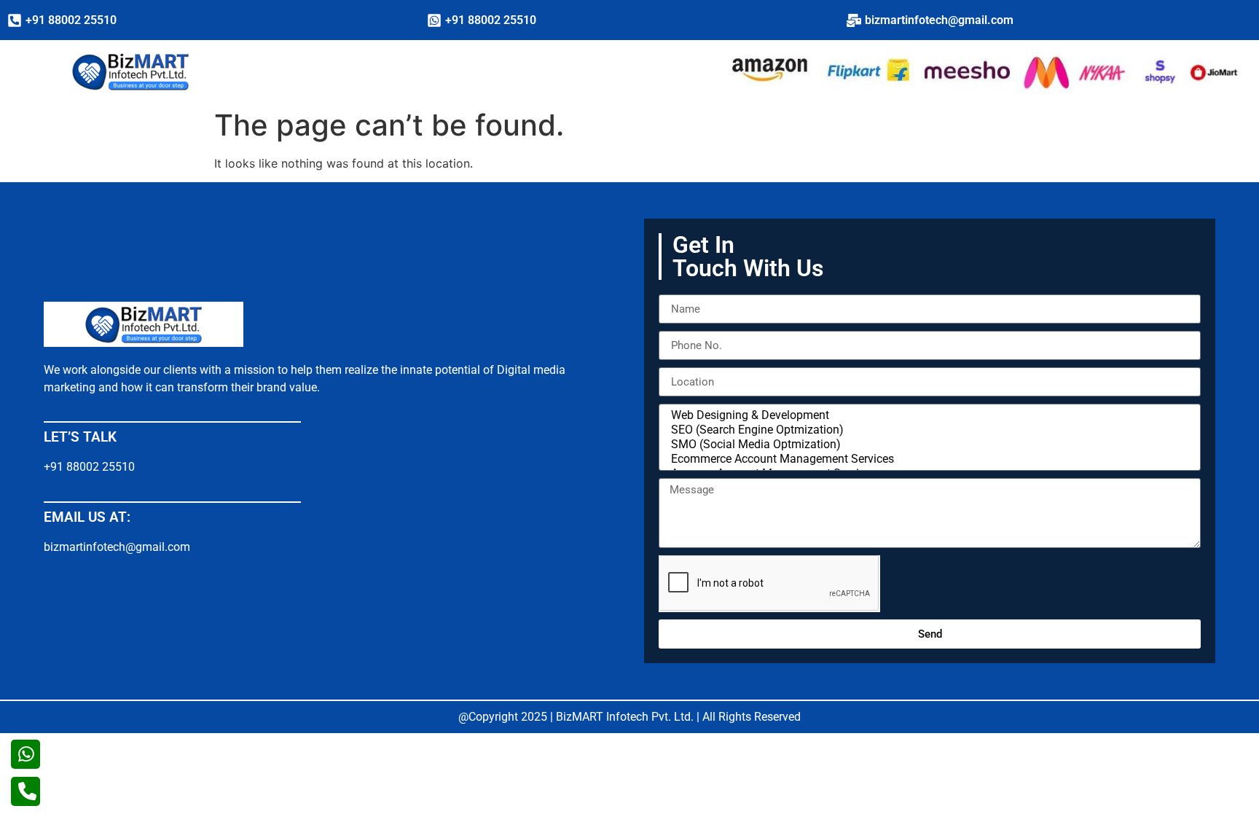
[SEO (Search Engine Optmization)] (927, 430)
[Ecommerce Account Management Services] (927, 459)
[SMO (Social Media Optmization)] (927, 444)
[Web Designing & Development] (927, 415)
